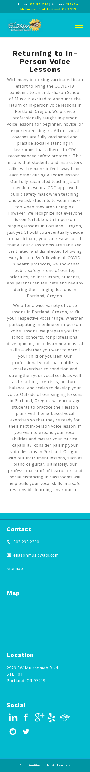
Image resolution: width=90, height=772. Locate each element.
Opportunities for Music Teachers (45, 765)
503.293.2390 (38, 4)
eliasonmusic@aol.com (36, 555)
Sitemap (15, 568)
